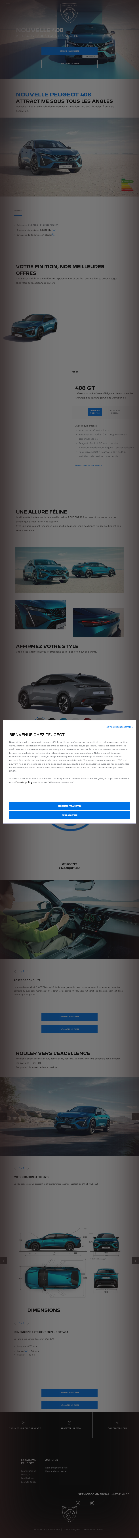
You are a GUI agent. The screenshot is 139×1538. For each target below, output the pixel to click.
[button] (119, 727)
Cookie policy (24, 782)
